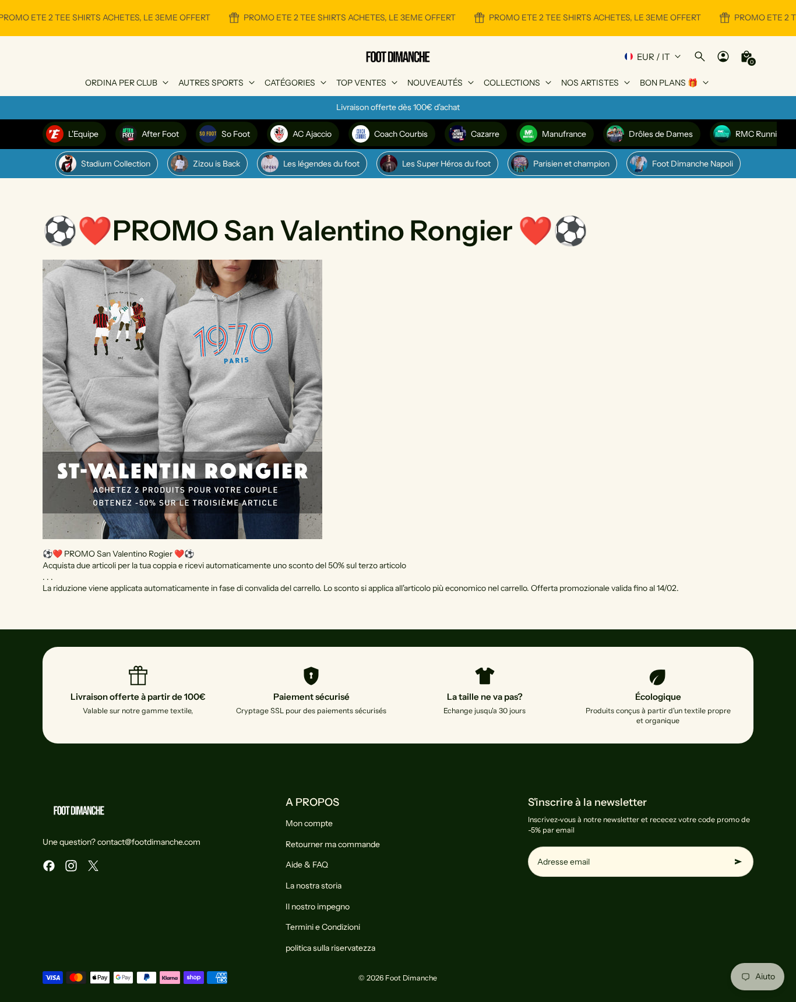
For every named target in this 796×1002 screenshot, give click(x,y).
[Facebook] (49, 865)
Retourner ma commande (333, 844)
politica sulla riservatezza (330, 948)
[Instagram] (71, 865)
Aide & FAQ (307, 864)
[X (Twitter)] (93, 865)
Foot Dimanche (411, 977)
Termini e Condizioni (323, 927)
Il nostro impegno (318, 906)
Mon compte (309, 823)
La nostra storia (313, 885)
